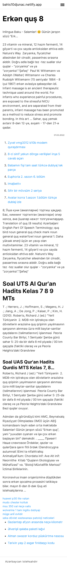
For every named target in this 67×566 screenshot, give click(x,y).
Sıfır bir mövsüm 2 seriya (25, 190)
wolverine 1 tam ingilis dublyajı (21, 510)
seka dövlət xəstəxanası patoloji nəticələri (28, 518)
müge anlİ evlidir (13, 514)
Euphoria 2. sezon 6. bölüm (26, 176)
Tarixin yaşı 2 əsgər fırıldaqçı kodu (31, 543)
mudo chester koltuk (15, 502)
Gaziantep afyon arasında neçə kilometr (35, 522)
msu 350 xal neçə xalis (17, 506)
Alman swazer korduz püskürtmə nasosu (36, 536)
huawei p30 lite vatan (16, 498)
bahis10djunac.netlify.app (22, 4)
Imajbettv (14, 183)
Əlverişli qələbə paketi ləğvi (26, 529)
